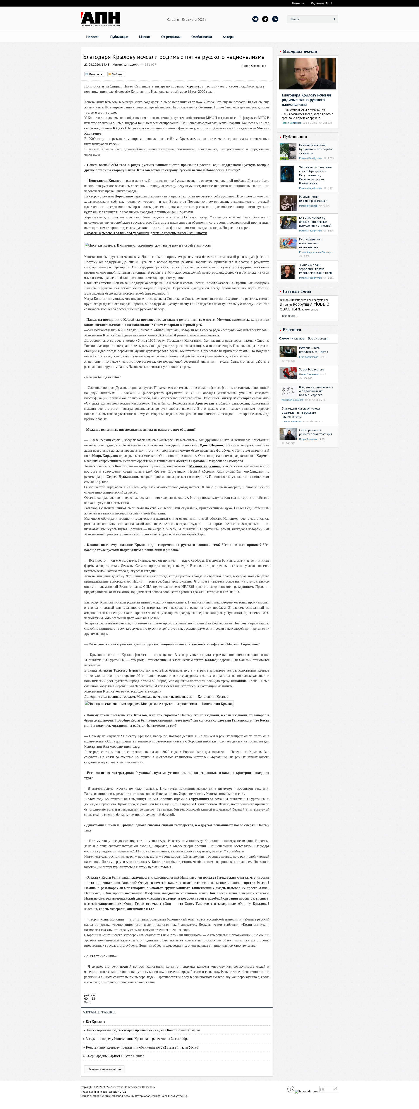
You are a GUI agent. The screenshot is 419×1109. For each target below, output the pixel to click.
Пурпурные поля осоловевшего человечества (310, 243)
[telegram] (265, 19)
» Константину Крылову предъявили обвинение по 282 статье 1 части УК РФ (141, 1047)
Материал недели (125, 64)
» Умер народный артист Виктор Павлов (113, 1055)
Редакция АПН (321, 3)
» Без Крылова (94, 1021)
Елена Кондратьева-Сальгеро (315, 252)
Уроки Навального (311, 369)
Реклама (298, 3)
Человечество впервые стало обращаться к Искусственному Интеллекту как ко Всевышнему (315, 175)
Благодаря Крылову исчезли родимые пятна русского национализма (306, 100)
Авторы (228, 36)
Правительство (308, 309)
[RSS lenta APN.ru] (275, 19)
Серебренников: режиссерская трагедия (315, 432)
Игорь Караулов (308, 439)
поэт (206, 445)
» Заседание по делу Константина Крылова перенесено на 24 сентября (135, 1038)
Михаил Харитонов (205, 466)
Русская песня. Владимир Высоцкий (313, 198)
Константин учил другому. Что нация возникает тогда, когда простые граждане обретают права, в (307, 114)
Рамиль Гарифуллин (310, 158)
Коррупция (303, 304)
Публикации (119, 36)
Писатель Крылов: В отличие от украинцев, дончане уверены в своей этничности (145, 233)
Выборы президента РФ (295, 300)
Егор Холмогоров (308, 357)
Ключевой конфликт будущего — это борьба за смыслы (316, 149)
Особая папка (201, 36)
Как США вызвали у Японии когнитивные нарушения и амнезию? (315, 222)
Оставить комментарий (104, 1069)
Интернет (286, 304)
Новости (92, 36)
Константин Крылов (292, 400)
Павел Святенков (253, 65)
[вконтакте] (255, 19)
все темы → (290, 315)
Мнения (144, 36)
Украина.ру (195, 86)
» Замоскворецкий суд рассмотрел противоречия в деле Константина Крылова (142, 1030)
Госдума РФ (320, 300)
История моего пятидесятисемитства (313, 350)
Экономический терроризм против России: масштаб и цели (315, 269)
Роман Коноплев (308, 205)
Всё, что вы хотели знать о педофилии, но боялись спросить (316, 391)
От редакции (170, 36)
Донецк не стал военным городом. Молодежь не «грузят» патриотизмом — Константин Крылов (156, 696)
